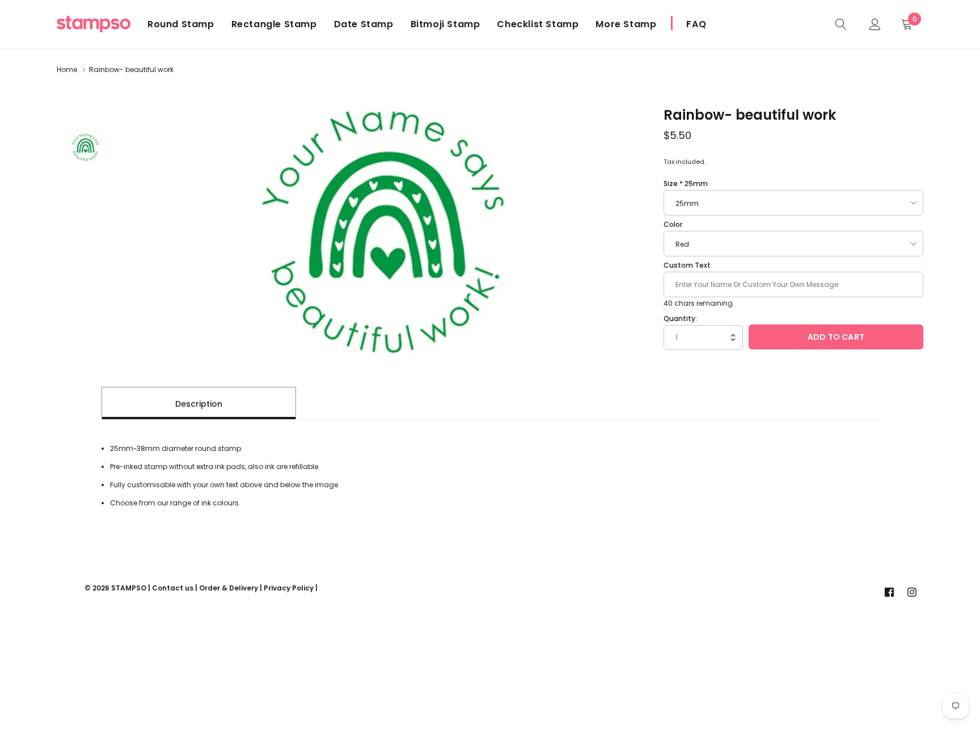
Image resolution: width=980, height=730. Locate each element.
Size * (686, 183)
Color (673, 224)
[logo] (93, 24)
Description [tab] (198, 404)
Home (67, 69)
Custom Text (687, 265)
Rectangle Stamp (274, 24)
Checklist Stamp (537, 24)
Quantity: (680, 318)
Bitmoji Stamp (445, 24)
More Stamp (625, 24)
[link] (841, 23)
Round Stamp (180, 24)
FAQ (696, 24)
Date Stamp (364, 24)
